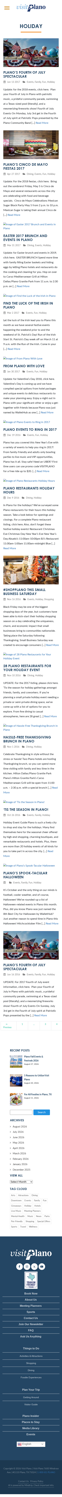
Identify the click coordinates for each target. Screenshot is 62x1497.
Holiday (51, 82)
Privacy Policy (36, 1481)
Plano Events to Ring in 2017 (30, 429)
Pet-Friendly (17, 1221)
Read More (42, 123)
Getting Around (31, 1397)
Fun (44, 82)
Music (30, 1216)
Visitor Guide (31, 1404)
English (26, 1444)
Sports (14, 1227)
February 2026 (21, 1159)
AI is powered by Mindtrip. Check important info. (31, 1485)
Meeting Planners (32, 1211)
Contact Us (31, 1318)
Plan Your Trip (31, 1389)
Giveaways (16, 1206)
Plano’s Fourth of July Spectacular (24, 74)
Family (38, 82)
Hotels (37, 1206)
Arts (13, 1195)
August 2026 (20, 1126)
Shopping (49, 599)
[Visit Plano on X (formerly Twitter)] (34, 1266)
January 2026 (20, 1164)
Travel (23, 1227)
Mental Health (17, 1216)
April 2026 (18, 1148)
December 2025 (21, 1170)
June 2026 (18, 1137)
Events (30, 82)
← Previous (7, 1025)
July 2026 (18, 1132)
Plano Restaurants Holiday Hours (29, 490)
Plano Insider (30, 1416)
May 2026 (18, 1143)
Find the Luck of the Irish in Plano (28, 305)
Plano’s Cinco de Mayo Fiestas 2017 (25, 166)
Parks (47, 1216)
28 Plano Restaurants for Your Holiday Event (27, 668)
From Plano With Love (23, 366)
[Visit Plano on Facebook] (19, 1266)
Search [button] (42, 1112)
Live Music (16, 1211)
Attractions (23, 1195)
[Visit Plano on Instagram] (27, 1266)
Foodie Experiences (31, 1377)
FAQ (31, 1330)
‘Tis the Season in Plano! (25, 809)
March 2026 (19, 1153)
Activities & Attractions (31, 1356)
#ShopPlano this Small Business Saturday (24, 592)
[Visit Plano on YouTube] (42, 1266)
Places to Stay (31, 1422)
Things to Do (31, 1348)
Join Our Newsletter (31, 1324)
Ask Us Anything (30, 1336)
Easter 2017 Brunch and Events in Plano (25, 238)
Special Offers (43, 1221)
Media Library (30, 1428)
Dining (30, 174)
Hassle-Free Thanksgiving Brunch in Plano (27, 739)
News (38, 1216)
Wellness (33, 1227)
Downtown (16, 1201)
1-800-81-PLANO (46, 1472)
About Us (31, 1299)
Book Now (30, 1293)
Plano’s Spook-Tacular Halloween (25, 875)
